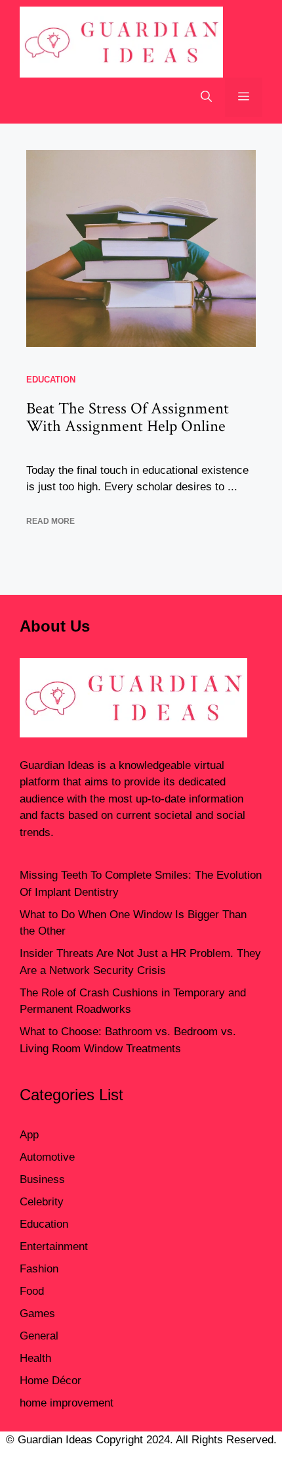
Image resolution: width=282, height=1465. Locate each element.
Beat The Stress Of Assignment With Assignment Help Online (127, 418)
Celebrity (42, 1202)
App (29, 1134)
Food (32, 1291)
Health (35, 1358)
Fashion (39, 1269)
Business (42, 1179)
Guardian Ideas (57, 765)
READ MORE (50, 521)
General (39, 1336)
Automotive (47, 1157)
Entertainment (54, 1246)
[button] (206, 97)
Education (50, 379)
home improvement (66, 1403)
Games (37, 1313)
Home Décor (50, 1380)
